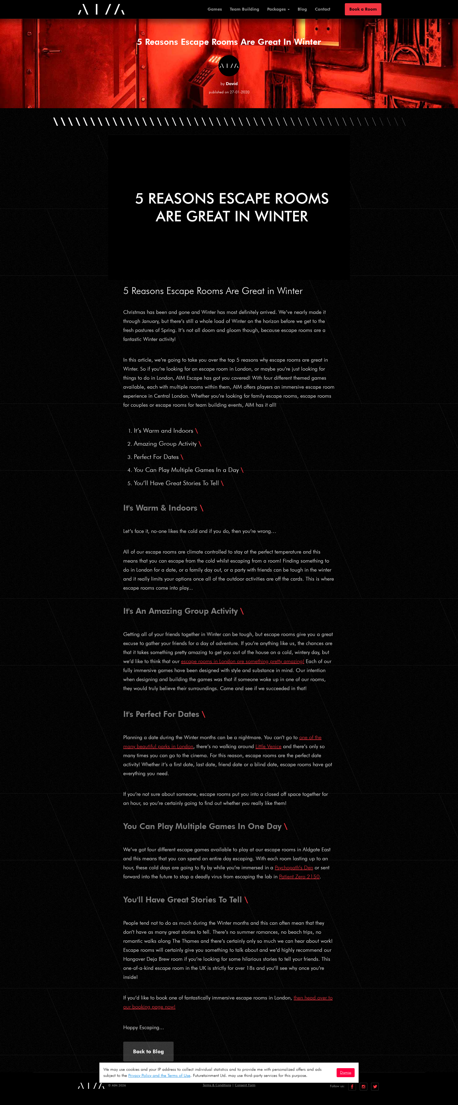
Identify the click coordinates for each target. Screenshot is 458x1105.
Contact (322, 9)
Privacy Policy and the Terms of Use (159, 1075)
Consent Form (245, 1085)
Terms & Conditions (217, 1085)
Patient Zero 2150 (299, 876)
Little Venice (268, 746)
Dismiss (345, 1072)
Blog (302, 9)
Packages (277, 9)
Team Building (244, 9)
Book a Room (363, 9)
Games (215, 9)
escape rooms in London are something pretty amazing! (242, 661)
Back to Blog (148, 1051)
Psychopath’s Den (294, 867)
